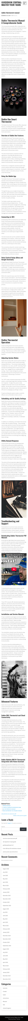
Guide (4, 995)
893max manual (6, 805)
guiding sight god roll (8, 845)
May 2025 (5, 919)
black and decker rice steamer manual (12, 810)
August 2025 (6, 909)
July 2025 (5, 912)
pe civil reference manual (9, 809)
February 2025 (6, 929)
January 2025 (6, 932)
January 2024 (6, 972)
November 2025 (7, 899)
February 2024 (6, 969)
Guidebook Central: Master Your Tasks (11, 3)
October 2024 (6, 942)
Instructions (6, 998)
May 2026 (5, 879)
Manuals (15, 15)
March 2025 (6, 925)
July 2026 (5, 872)
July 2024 (5, 952)
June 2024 (5, 955)
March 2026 (6, 885)
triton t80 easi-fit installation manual (12, 848)
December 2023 (7, 975)
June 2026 (5, 875)
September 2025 (7, 905)
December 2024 (7, 935)
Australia (5, 988)
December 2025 (7, 895)
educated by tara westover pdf (8, 814)
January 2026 (6, 892)
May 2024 (5, 959)
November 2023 (7, 979)
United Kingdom (7, 1008)
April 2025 (5, 922)
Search (3, 826)
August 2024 (6, 949)
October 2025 (6, 902)
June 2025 (5, 915)
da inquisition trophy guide (9, 842)
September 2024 (7, 945)
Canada (5, 991)
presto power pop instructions (10, 852)
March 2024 (6, 965)
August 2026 (6, 869)
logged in (9, 823)
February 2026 (6, 889)
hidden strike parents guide (20, 815)
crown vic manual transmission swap (12, 807)
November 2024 (7, 939)
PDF (4, 1005)
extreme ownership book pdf (10, 838)
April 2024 (5, 962)
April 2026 (5, 882)
